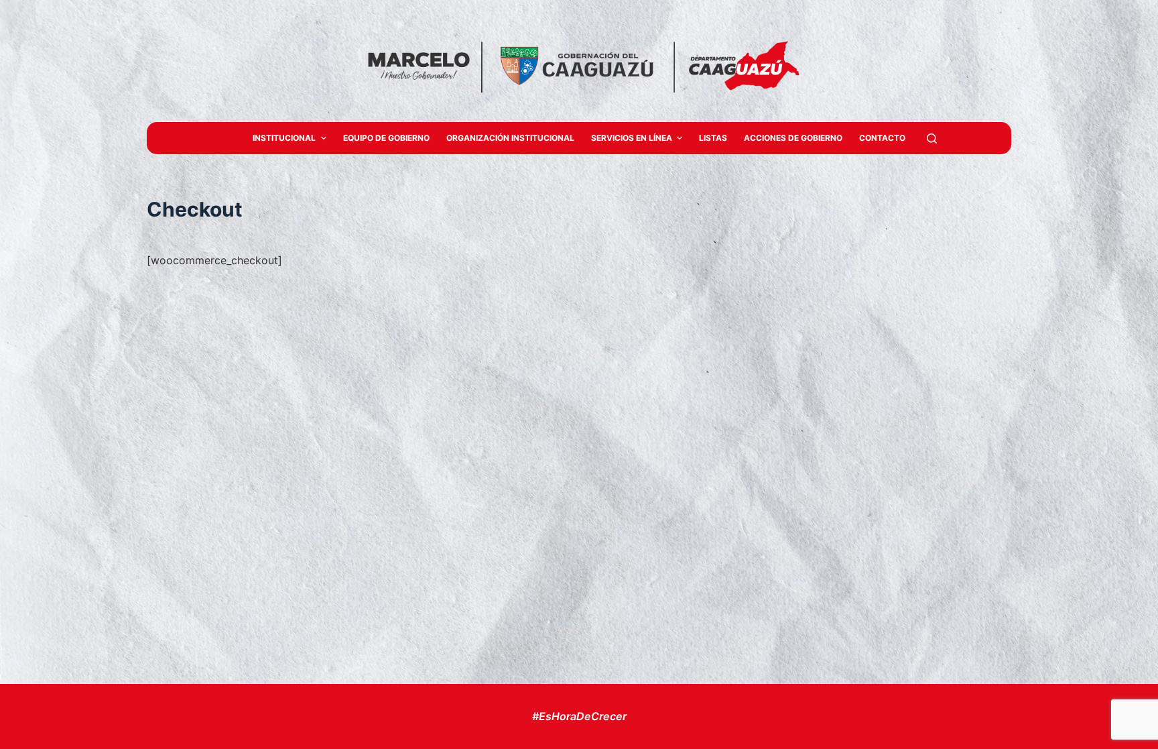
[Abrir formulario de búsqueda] (932, 138)
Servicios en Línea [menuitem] (631, 138)
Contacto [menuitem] (882, 138)
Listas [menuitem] (713, 138)
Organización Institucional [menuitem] (510, 138)
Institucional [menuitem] (284, 138)
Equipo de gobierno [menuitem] (386, 138)
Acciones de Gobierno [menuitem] (793, 138)
